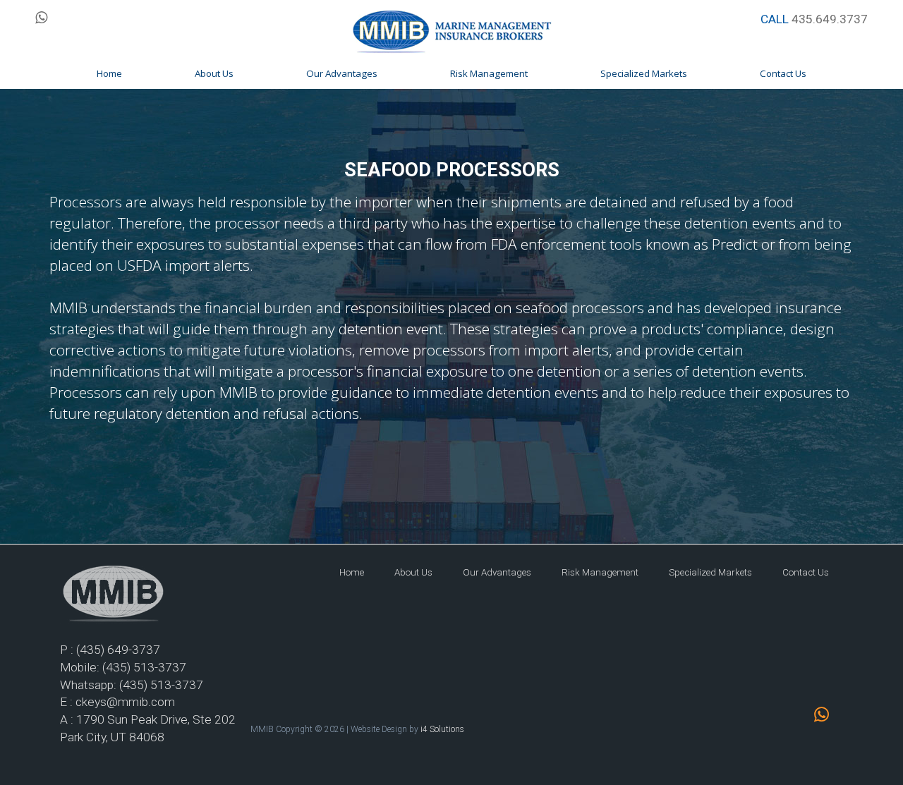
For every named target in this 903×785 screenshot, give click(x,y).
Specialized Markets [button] (643, 73)
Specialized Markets (710, 572)
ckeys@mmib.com (125, 702)
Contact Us (805, 572)
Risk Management (600, 572)
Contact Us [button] (783, 73)
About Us (413, 572)
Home (351, 572)
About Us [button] (214, 73)
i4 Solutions (442, 729)
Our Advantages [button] (341, 73)
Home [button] (109, 73)
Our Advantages (497, 572)
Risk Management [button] (489, 73)
